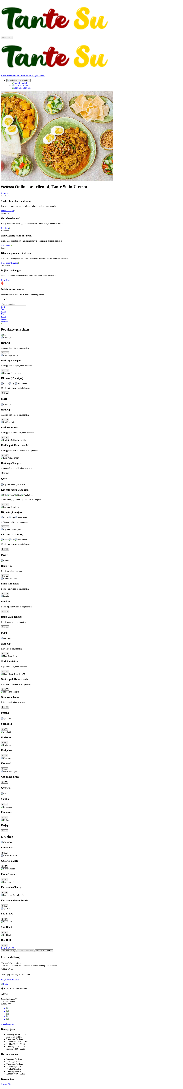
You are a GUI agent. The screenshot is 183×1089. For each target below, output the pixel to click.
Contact (42, 75)
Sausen (4, 319)
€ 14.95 (5, 353)
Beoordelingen (32, 75)
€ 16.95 (5, 455)
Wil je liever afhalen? (10, 979)
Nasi (3, 314)
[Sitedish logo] (4, 984)
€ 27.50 (5, 393)
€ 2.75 (4, 853)
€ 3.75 (4, 742)
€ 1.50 (4, 769)
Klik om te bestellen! (25, 951)
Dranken (4, 321)
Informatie (21, 75)
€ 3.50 (4, 729)
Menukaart (11, 75)
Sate (3, 309)
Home (4, 75)
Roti (3, 307)
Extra (3, 316)
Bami (3, 312)
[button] (91, 324)
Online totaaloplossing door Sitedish (16, 1087)
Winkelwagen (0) (8, 951)
